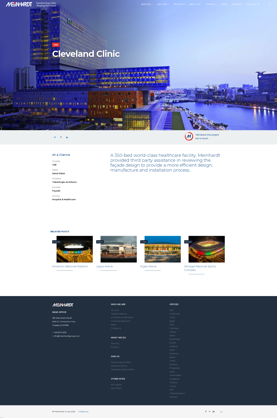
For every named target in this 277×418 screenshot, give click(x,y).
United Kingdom (177, 393)
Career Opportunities (121, 362)
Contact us (253, 4)
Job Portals (116, 388)
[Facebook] (205, 411)
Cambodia (174, 314)
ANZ (172, 310)
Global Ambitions (119, 314)
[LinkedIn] (213, 411)
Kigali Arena (148, 266)
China (172, 317)
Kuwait (173, 342)
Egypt (172, 321)
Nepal (172, 357)
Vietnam (173, 397)
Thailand (173, 382)
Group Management (120, 321)
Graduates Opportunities (122, 369)
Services (146, 4)
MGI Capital (116, 384)
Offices (210, 4)
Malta (172, 350)
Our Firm (115, 310)
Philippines (175, 368)
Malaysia (173, 346)
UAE (171, 389)
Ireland (173, 332)
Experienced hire (119, 366)
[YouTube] (209, 411)
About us (194, 4)
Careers (237, 4)
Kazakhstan (175, 339)
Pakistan (173, 364)
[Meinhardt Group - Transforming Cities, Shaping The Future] (31, 4)
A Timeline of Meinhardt (122, 317)
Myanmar (174, 353)
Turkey (173, 386)
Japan (172, 335)
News (224, 4)
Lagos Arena (104, 266)
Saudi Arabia (175, 375)
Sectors (162, 4)
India (172, 324)
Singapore (174, 379)
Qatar (172, 371)
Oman (172, 361)
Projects (179, 4)
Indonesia (174, 328)
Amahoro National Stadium (70, 266)
